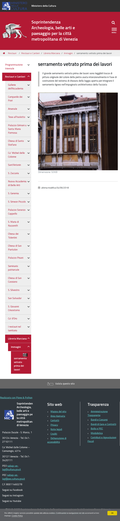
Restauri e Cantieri (30, 53)
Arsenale (12, 109)
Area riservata (57, 416)
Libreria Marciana (52, 53)
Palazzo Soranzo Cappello (16, 212)
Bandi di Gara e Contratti (103, 424)
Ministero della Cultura (43, 6)
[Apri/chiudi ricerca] (113, 22)
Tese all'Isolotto (16, 117)
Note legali (56, 429)
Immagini (68, 53)
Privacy (54, 425)
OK (112, 513)
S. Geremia (13, 193)
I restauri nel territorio (14, 328)
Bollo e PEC (97, 428)
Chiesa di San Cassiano (15, 280)
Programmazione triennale (14, 66)
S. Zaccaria (13, 173)
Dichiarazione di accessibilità (56, 440)
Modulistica (97, 433)
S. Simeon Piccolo (17, 202)
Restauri (12, 53)
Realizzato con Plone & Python (16, 398)
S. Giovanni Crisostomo (14, 308)
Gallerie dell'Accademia (15, 87)
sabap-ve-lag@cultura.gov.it (11, 467)
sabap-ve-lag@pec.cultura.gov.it (13, 477)
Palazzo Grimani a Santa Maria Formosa (17, 129)
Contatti (54, 420)
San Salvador (15, 298)
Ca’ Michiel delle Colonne (16, 155)
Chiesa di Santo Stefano (16, 143)
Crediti (53, 434)
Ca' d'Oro (12, 318)
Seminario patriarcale (13, 268)
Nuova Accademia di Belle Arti (17, 183)
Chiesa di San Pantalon (15, 247)
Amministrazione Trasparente (98, 413)
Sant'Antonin (14, 165)
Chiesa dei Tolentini (13, 235)
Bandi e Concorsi (99, 420)
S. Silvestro (13, 290)
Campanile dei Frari (15, 99)
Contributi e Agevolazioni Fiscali (102, 439)
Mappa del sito (58, 411)
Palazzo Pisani (15, 258)
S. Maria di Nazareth (13, 223)
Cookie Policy (17, 516)
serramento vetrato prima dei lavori (20, 363)
